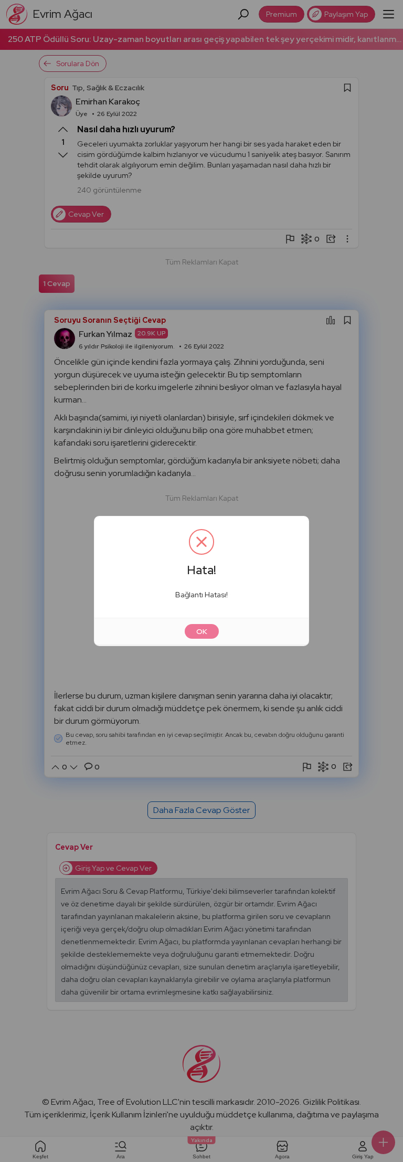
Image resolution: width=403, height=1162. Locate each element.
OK (201, 631)
